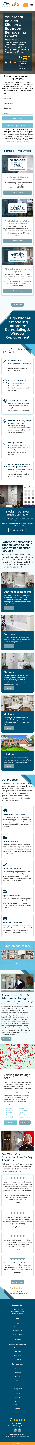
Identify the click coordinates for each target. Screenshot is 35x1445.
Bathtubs (17, 1348)
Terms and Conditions (14, 141)
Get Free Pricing (17, 1443)
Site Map (22, 1434)
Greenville (9, 1113)
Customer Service (17, 1334)
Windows (17, 1359)
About (17, 1394)
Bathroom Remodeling (17, 1344)
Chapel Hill (23, 1110)
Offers (17, 1401)
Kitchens (17, 1355)
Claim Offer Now (17, 193)
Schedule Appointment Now (17, 125)
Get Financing (17, 291)
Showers (17, 1352)
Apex (21, 1113)
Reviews (17, 1397)
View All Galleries (17, 964)
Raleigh (9, 1108)
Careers (17, 1409)
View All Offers (17, 305)
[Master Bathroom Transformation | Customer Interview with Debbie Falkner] (17, 1141)
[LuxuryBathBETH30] (17, 983)
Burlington (10, 1115)
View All (17, 1384)
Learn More (9, 608)
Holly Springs (10, 1117)
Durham (22, 1108)
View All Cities (24, 1122)
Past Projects (17, 1405)
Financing (17, 1327)
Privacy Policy (25, 141)
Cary (8, 1110)
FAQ (17, 1323)
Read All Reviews (17, 1282)
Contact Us (17, 1331)
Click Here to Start (17, 530)
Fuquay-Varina (24, 1117)
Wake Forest (23, 1115)
